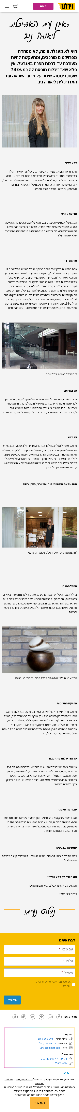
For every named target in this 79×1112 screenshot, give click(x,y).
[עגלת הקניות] (15, 7)
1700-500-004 (45, 1038)
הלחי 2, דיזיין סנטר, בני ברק (54, 1058)
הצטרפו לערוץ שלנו (47, 1043)
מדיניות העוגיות (24, 1079)
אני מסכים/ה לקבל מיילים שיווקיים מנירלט (53, 984)
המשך (39, 1102)
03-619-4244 (61, 1063)
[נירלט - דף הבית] (66, 11)
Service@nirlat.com (50, 1047)
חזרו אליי (12, 1000)
